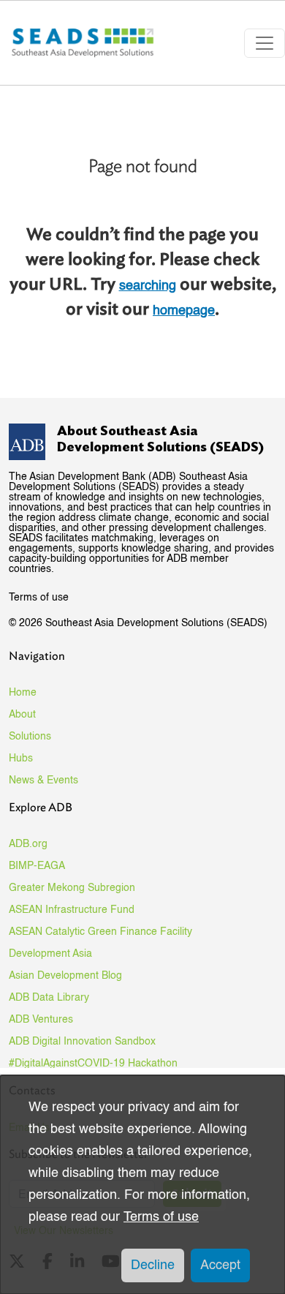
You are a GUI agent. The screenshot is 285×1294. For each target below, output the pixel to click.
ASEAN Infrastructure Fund (71, 910)
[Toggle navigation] (264, 43)
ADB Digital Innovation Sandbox (82, 1042)
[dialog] (142, 1184)
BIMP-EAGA (37, 866)
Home (23, 693)
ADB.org (28, 844)
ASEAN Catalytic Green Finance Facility (100, 932)
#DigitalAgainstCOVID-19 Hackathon (93, 1063)
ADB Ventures (41, 1020)
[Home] (84, 43)
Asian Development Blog (65, 976)
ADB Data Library (49, 998)
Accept (220, 1265)
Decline (153, 1265)
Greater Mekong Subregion (72, 888)
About (22, 715)
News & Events (43, 780)
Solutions (30, 736)
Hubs (21, 758)
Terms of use (39, 598)
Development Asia (50, 954)
